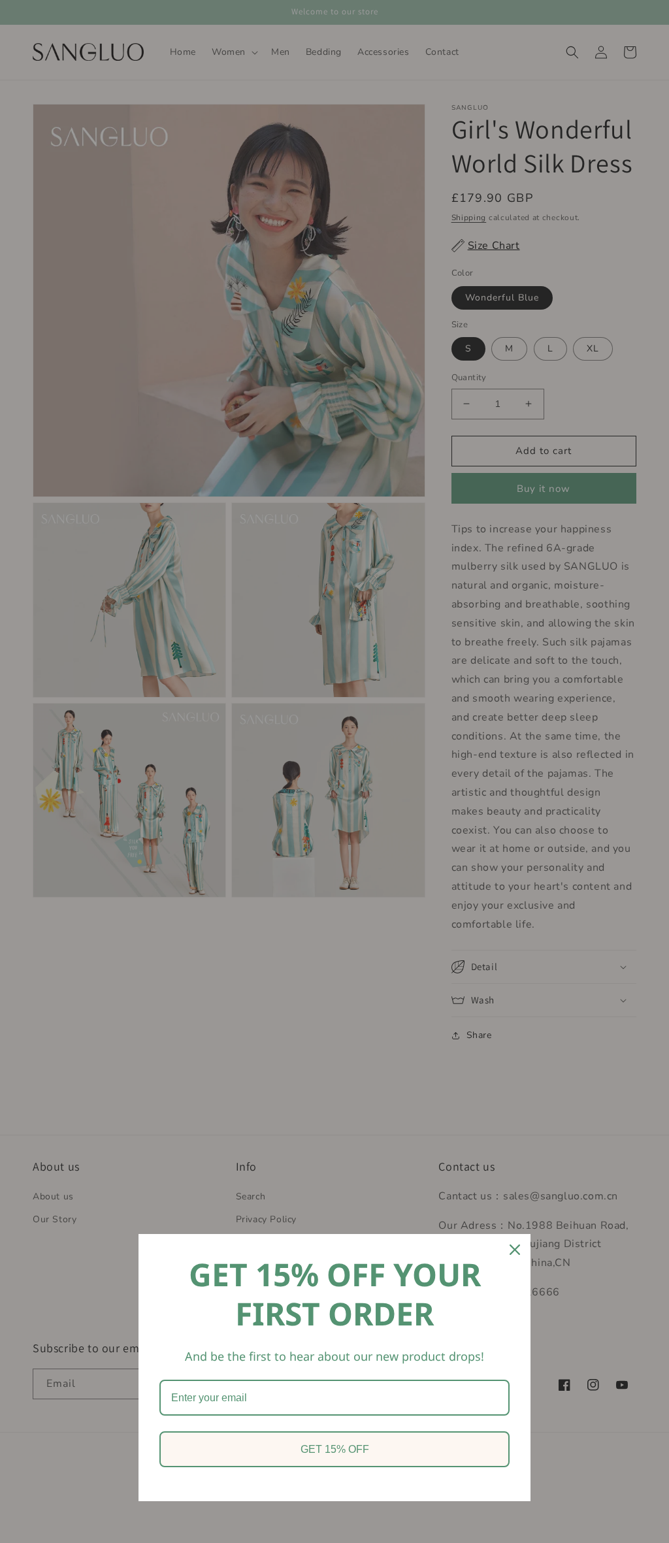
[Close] (514, 1249)
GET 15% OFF (335, 1449)
